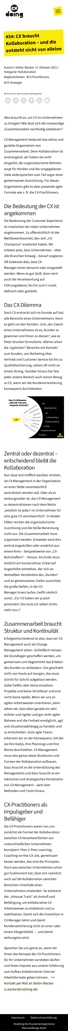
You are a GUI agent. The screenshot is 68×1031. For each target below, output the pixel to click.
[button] (58, 11)
